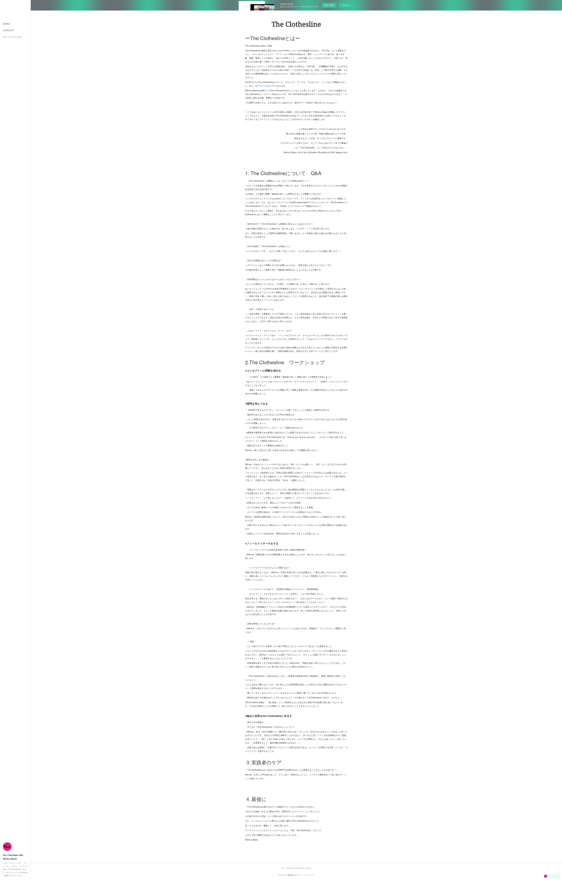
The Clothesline (13, 37)
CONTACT (9, 30)
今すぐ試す (329, 5)
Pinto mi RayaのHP (266, 85)
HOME (6, 23)
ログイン (347, 5)
